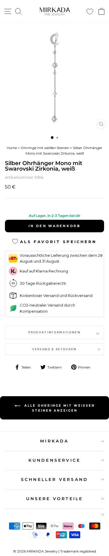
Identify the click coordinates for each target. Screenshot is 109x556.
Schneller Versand (54, 479)
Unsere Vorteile (54, 498)
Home (12, 148)
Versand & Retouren (54, 349)
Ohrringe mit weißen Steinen (45, 148)
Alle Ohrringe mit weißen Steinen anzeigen (59, 407)
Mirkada (54, 441)
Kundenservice (54, 460)
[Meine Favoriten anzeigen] (90, 11)
